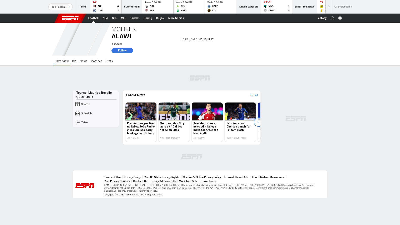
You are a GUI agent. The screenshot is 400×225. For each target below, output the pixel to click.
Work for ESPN (188, 181)
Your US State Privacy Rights (162, 177)
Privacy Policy (132, 177)
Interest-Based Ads (236, 177)
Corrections (208, 181)
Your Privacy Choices (117, 181)
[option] (140, 122)
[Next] (328, 7)
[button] (332, 18)
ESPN (70, 18)
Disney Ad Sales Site (163, 181)
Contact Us (140, 181)
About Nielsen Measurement (269, 177)
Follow (122, 50)
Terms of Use (112, 177)
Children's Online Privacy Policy (202, 177)
